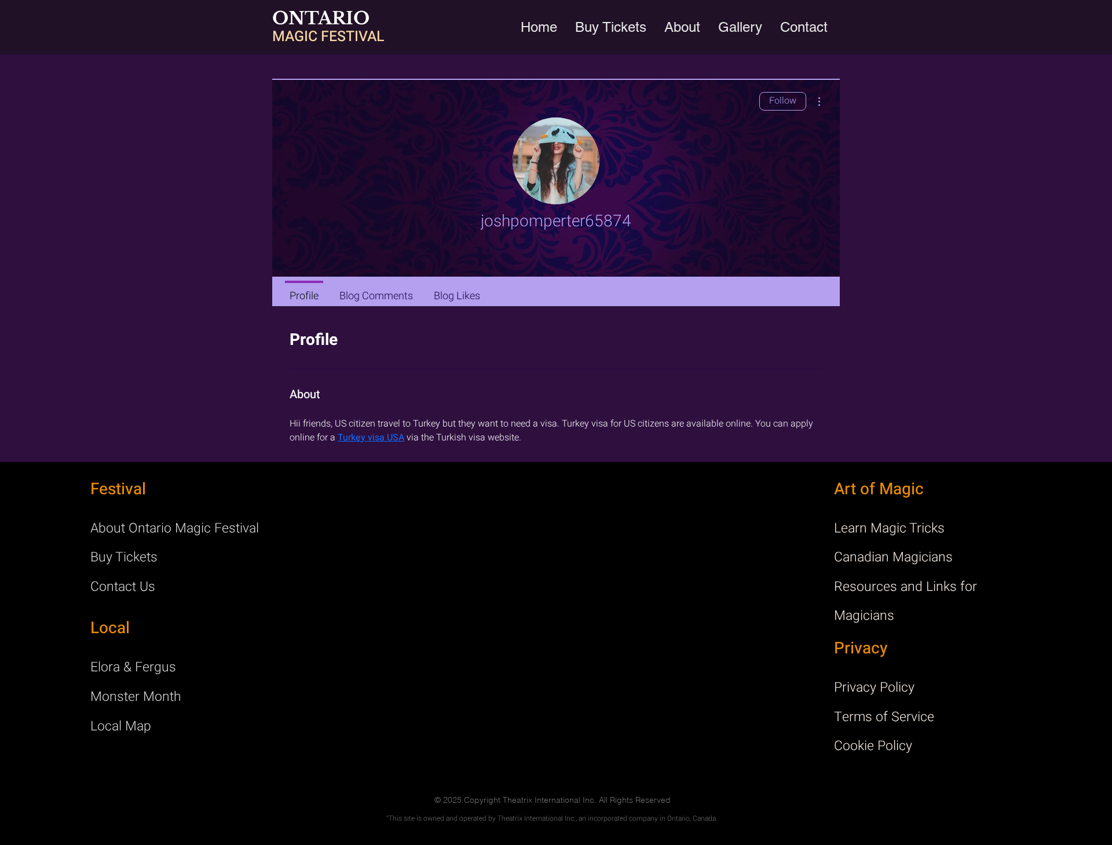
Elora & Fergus (133, 667)
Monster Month (135, 697)
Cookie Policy (873, 746)
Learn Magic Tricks (889, 528)
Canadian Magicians (893, 557)
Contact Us (122, 587)
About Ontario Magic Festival (174, 528)
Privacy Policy (874, 687)
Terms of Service (884, 717)
